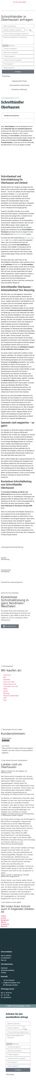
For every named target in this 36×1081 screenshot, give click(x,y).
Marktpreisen (16, 264)
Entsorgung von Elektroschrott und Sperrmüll (17, 794)
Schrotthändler (14, 136)
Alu (29, 238)
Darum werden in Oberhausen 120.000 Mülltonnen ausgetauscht (15, 875)
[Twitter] (18, 941)
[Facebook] (14, 941)
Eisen (32, 238)
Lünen (3, 918)
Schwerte (5, 924)
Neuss (3, 922)
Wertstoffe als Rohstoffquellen (12, 844)
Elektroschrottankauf (19, 234)
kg (30, 30)
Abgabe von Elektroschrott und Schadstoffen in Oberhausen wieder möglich (17, 814)
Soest (3, 916)
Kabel (16, 194)
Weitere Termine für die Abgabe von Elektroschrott (14, 771)
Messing (11, 240)
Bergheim (5, 920)
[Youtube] (22, 941)
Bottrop (4, 926)
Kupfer (3, 240)
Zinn (26, 238)
